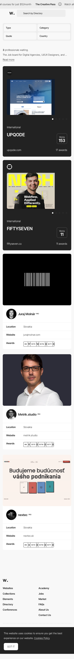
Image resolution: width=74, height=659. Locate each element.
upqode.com (14, 150)
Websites (8, 588)
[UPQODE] (9, 72)
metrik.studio (30, 435)
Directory (8, 604)
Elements (8, 598)
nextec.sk (28, 535)
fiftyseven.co (14, 243)
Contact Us (45, 615)
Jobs (41, 593)
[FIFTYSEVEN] (9, 166)
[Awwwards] (11, 13)
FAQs (41, 604)
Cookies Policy (42, 638)
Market (42, 598)
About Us (44, 609)
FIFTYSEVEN (20, 228)
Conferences (10, 609)
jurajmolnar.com (31, 334)
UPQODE (16, 134)
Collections (9, 593)
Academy (44, 588)
